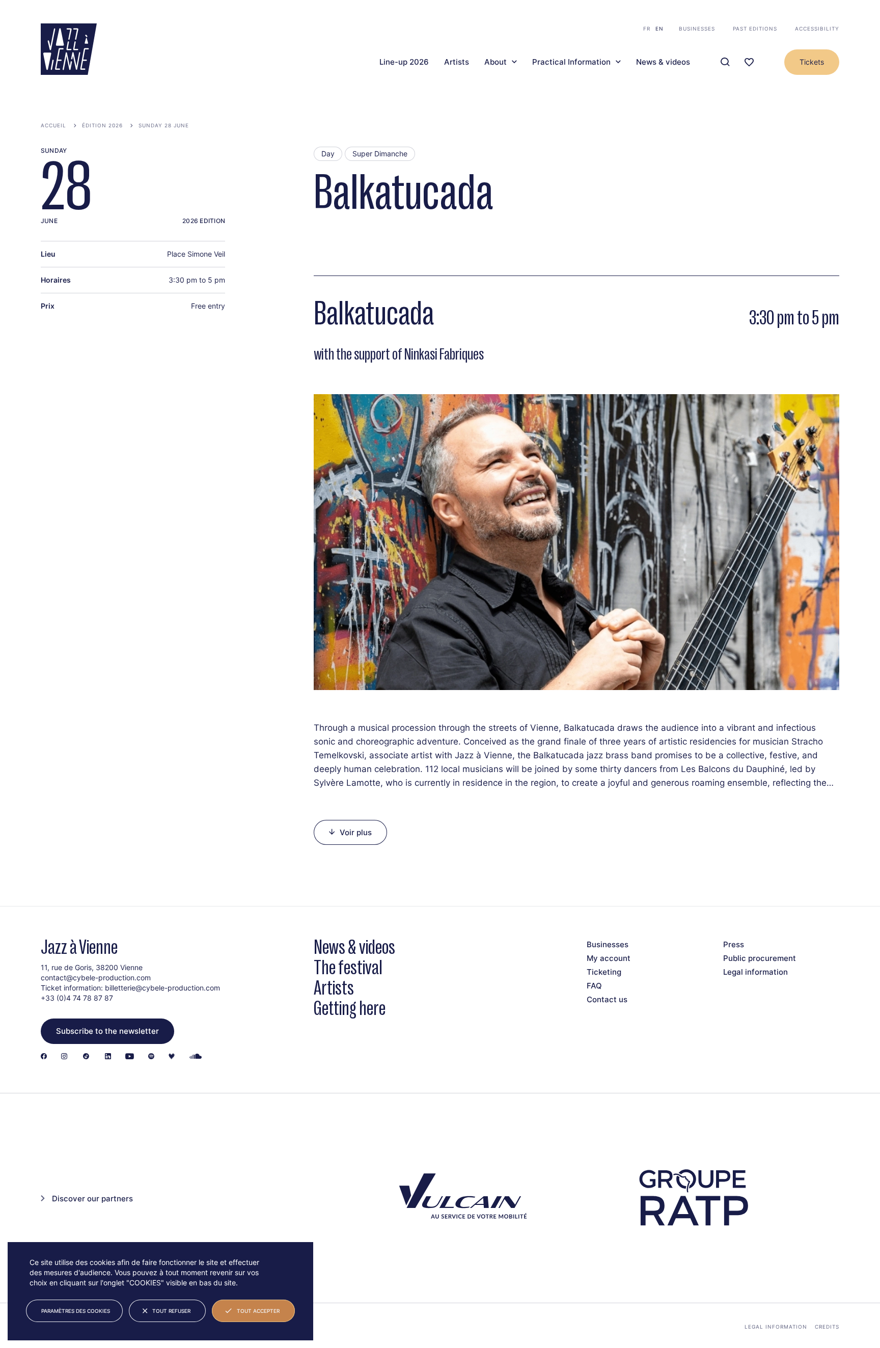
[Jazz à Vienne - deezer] (172, 1057)
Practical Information (571, 62)
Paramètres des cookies (75, 1310)
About (495, 62)
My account (608, 958)
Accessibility (817, 28)
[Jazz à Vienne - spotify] (151, 1057)
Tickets (812, 62)
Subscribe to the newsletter (107, 1031)
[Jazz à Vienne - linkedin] (108, 1057)
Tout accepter (258, 1310)
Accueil (53, 125)
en (659, 28)
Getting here (350, 1008)
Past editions (755, 28)
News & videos (663, 62)
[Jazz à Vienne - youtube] (129, 1057)
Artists (456, 62)
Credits (827, 1326)
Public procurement (759, 958)
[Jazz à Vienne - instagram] (64, 1057)
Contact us (607, 999)
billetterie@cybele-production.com (162, 988)
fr (646, 28)
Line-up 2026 (404, 62)
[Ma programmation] (749, 62)
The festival (348, 967)
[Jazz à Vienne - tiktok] (86, 1057)
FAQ (594, 985)
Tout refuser (171, 1310)
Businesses (697, 28)
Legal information (755, 972)
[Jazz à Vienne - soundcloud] (195, 1057)
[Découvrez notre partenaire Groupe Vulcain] (460, 1198)
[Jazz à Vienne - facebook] (44, 1057)
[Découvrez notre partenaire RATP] (693, 1198)
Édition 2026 (102, 125)
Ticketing (604, 972)
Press (733, 944)
